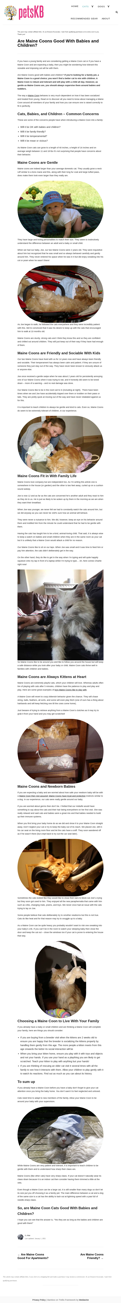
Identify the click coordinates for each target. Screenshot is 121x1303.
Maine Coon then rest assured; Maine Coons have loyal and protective (52, 796)
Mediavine (84, 1300)
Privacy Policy (39, 1300)
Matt (28, 1235)
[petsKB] (24, 12)
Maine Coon (33, 95)
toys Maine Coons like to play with (71, 690)
